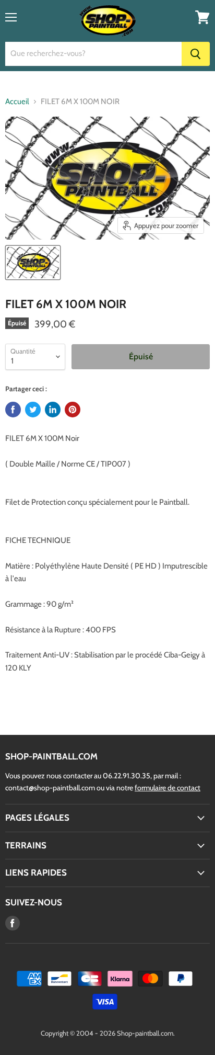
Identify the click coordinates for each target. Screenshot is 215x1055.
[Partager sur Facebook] (13, 409)
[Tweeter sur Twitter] (33, 409)
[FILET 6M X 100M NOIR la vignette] (33, 262)
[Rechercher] (196, 54)
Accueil (17, 101)
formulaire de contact (167, 787)
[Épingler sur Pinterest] (72, 409)
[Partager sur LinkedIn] (53, 409)
